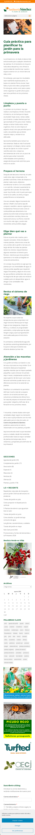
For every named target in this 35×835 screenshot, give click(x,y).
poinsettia (18, 653)
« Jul (5, 615)
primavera (26, 653)
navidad (24, 636)
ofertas (25, 640)
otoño (6, 643)
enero (21, 630)
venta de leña (17, 659)
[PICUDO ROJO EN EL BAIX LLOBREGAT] (18, 738)
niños (5, 640)
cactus (6, 627)
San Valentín (19, 656)
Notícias (6, 476)
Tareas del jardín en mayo (13, 526)
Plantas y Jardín (9, 483)
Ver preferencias (17, 831)
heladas (15, 633)
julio (5, 636)
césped (26, 627)
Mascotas (7, 473)
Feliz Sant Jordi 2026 (11, 530)
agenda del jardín (13, 623)
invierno (27, 633)
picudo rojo (19, 643)
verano (25, 659)
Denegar (17, 825)
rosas (5, 656)
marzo (18, 636)
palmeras (11, 643)
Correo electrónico (11, 797)
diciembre (7, 630)
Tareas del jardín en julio (12, 499)
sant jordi (11, 656)
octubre (19, 640)
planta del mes (14, 646)
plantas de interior (9, 653)
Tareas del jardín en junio (12, 514)
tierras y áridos (8, 659)
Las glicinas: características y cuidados (17, 523)
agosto (22, 623)
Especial (6, 470)
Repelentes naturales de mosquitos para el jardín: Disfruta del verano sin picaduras (16, 493)
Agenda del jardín (10, 460)
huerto (21, 633)
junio (9, 636)
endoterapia (15, 630)
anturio (27, 623)
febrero (27, 630)
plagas (6, 646)
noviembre (12, 640)
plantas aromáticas (24, 646)
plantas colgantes (9, 649)
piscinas (26, 643)
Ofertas (6, 480)
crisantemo (19, 627)
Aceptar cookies (17, 820)
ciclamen (12, 627)
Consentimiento (10, 804)
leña (14, 636)
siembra (26, 656)
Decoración (7, 466)
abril (5, 623)
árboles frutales (8, 662)
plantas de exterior (20, 649)
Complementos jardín (11, 463)
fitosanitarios (7, 633)
